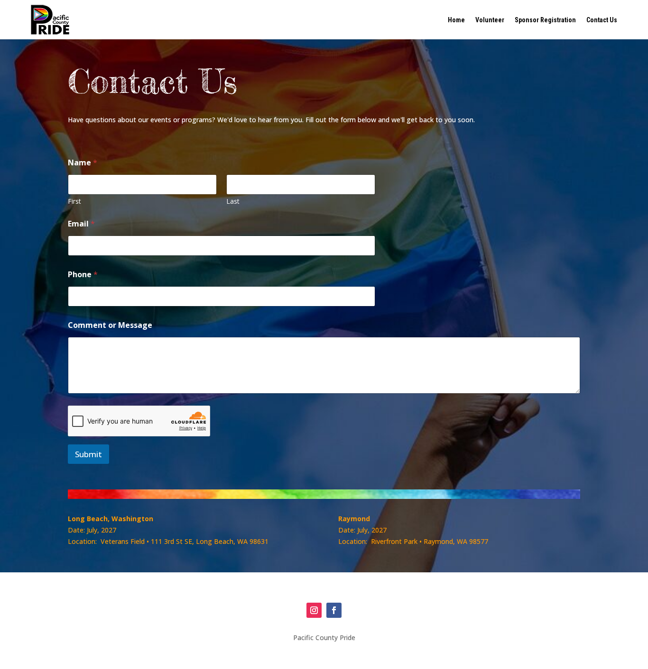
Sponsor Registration (545, 20)
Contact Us (601, 20)
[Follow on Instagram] (314, 610)
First (74, 201)
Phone (83, 274)
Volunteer (489, 20)
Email (81, 223)
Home (456, 20)
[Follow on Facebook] (334, 610)
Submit (88, 454)
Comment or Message (110, 325)
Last (233, 201)
